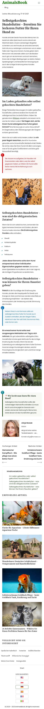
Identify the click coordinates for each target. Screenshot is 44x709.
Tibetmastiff (5, 656)
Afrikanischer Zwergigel (20, 656)
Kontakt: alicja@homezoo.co (31, 436)
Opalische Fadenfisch (9, 651)
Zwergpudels (21, 661)
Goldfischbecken (34, 651)
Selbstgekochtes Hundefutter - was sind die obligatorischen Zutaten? (24, 483)
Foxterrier (22, 651)
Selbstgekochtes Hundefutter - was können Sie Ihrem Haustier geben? (24, 488)
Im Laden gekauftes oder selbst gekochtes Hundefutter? (22, 477)
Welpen (16, 118)
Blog (6, 7)
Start (22, 668)
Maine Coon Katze (7, 661)
